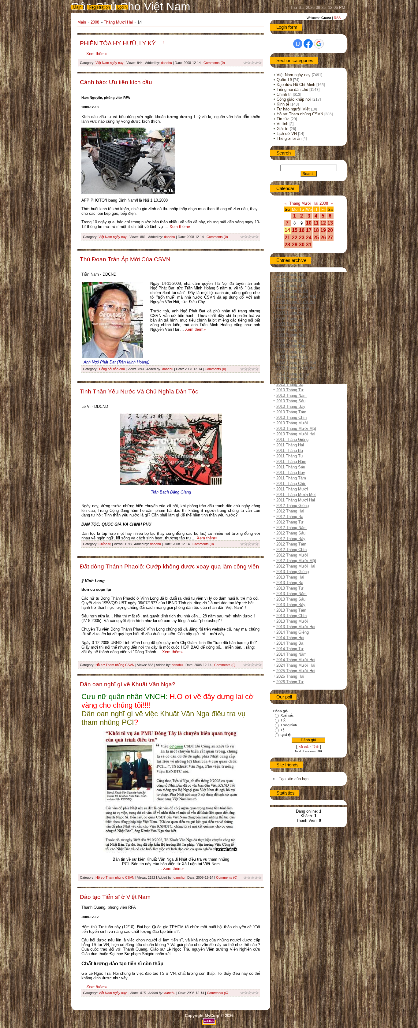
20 (330, 230)
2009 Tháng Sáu (290, 335)
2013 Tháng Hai (290, 577)
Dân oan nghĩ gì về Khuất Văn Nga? (127, 684)
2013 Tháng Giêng (292, 571)
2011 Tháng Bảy (290, 472)
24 (309, 237)
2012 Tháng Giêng (292, 505)
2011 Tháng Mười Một (296, 494)
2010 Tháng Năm (291, 395)
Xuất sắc (287, 715)
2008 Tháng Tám (291, 279)
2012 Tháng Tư (290, 522)
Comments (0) (214, 63)
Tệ (283, 730)
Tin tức (283, 119)
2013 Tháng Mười (292, 621)
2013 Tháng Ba (289, 582)
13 (330, 222)
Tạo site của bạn (293, 779)
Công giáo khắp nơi (294, 99)
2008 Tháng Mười (292, 291)
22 (294, 237)
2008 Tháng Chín (291, 285)
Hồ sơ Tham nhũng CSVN (114, 665)
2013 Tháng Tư (290, 588)
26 (323, 237)
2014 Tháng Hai (290, 637)
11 (316, 222)
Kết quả (303, 746)
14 (287, 230)
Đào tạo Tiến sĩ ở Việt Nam (115, 897)
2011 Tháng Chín (291, 483)
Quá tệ (286, 735)
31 (309, 244)
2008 (95, 22)
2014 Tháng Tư (290, 648)
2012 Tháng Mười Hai (295, 566)
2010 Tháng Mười (292, 423)
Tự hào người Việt (293, 109)
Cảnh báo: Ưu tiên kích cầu (116, 82)
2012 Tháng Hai (290, 511)
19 (323, 230)
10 (309, 222)
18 (316, 230)
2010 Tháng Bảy (290, 406)
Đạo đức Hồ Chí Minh (296, 84)
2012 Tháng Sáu (290, 533)
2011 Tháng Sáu (290, 467)
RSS (337, 18)
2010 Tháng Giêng (292, 373)
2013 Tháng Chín (291, 615)
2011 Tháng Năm (291, 461)
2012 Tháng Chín (291, 549)
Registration (99, 7)
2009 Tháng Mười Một (296, 362)
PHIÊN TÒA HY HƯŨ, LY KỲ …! (122, 43)
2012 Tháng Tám (291, 544)
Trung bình (289, 725)
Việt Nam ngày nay (109, 63)
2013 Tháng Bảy (290, 604)
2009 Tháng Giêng (292, 307)
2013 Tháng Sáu (290, 599)
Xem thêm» (96, 53)
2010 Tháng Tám (291, 412)
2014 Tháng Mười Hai (295, 659)
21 (287, 237)
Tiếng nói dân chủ (112, 369)
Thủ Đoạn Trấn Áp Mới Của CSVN (125, 259)
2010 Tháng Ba (289, 384)
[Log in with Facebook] (308, 43)
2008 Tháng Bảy (290, 274)
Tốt (283, 720)
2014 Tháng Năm (291, 654)
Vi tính (282, 123)
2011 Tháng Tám (291, 478)
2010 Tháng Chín (291, 417)
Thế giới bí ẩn (289, 138)
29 (294, 244)
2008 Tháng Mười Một (296, 296)
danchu (166, 63)
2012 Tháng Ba (289, 516)
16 (301, 230)
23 (301, 237)
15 (294, 230)
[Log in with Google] (319, 44)
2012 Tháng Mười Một (296, 560)
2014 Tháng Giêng (292, 632)
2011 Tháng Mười (292, 489)
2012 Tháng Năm (291, 527)
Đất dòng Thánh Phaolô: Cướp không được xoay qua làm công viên (169, 566)
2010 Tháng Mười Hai (295, 434)
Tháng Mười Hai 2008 (308, 203)
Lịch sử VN (287, 133)
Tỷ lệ (315, 746)
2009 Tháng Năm (291, 329)
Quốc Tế (284, 79)
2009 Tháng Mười (292, 357)
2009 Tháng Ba (289, 318)
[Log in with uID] (297, 43)
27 (330, 237)
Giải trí (283, 128)
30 (301, 244)
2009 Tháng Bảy (290, 340)
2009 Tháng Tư (290, 324)
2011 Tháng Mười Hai (295, 500)
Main (77, 7)
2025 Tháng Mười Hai (295, 671)
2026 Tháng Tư (290, 682)
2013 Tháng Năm (291, 593)
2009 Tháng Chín (291, 351)
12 (323, 222)
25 (316, 237)
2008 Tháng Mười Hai (295, 302)
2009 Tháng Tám (291, 346)
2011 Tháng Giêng (292, 439)
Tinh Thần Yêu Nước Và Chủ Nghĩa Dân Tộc (139, 391)
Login (122, 7)
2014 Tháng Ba (289, 643)
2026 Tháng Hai (290, 676)
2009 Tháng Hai (290, 313)
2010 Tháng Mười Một (296, 428)
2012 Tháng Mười (292, 555)
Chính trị (105, 544)
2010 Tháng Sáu (290, 401)
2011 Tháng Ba (289, 450)
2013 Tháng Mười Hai (295, 626)
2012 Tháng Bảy (290, 538)
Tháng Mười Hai (118, 22)
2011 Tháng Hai (290, 445)
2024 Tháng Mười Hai (295, 665)
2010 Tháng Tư (290, 390)
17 (309, 230)
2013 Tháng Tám (291, 610)
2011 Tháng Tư (289, 456)
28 (287, 244)
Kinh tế (283, 104)
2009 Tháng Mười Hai (295, 368)
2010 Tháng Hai (290, 379)
